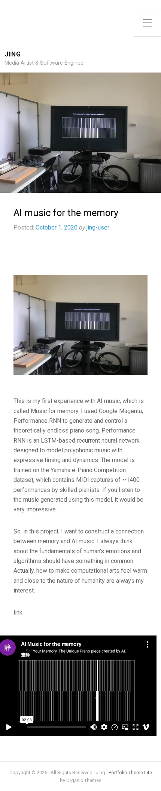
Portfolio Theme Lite (130, 772)
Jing (12, 54)
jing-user (97, 227)
